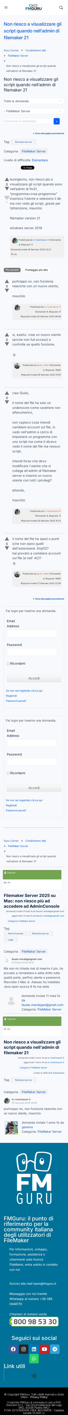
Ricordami (17, 663)
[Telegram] (55, 1349)
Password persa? (16, 700)
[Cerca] (61, 7)
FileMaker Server (18, 55)
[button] (34, 1376)
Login (11, 939)
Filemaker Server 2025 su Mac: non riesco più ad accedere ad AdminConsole (32, 901)
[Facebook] (13, 1349)
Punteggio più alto (36, 269)
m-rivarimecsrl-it (41, 240)
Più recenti (12, 269)
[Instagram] (23, 1349)
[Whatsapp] (34, 1358)
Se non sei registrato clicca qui (24, 690)
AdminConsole (15, 933)
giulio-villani (43, 365)
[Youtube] (44, 1349)
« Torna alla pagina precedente (48, 133)
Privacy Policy (39, 1397)
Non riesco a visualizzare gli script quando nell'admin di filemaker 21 (32, 1047)
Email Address (13, 623)
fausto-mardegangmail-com (50, 911)
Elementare (40, 160)
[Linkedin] (34, 1349)
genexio (27, 1127)
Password (14, 645)
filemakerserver (23, 142)
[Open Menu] (6, 7)
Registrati (11, 695)
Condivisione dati (36, 50)
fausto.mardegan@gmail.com (42, 1005)
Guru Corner (11, 50)
